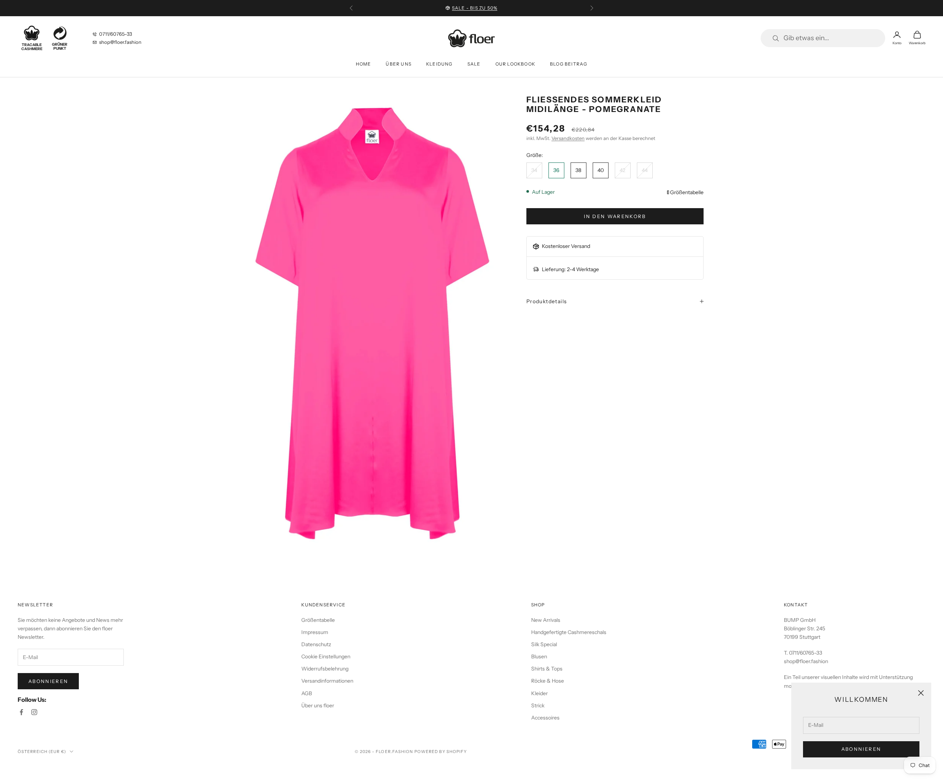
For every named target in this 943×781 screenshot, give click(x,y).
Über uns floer (317, 705)
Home (363, 64)
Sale (474, 64)
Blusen (539, 656)
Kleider (539, 693)
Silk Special (544, 644)
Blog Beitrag (568, 64)
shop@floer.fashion (120, 42)
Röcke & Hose (547, 680)
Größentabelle (687, 192)
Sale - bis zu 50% (474, 8)
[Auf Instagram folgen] (34, 712)
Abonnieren (861, 749)
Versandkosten (568, 138)
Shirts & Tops (546, 668)
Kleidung (439, 64)
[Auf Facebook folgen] (21, 712)
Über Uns (398, 64)
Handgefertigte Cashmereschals (568, 632)
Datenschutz (316, 644)
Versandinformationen (327, 680)
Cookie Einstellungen (325, 656)
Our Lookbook (515, 64)
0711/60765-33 (115, 34)
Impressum (314, 632)
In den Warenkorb (615, 216)
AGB (306, 693)
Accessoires (545, 717)
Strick (537, 705)
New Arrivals (545, 620)
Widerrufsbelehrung (324, 668)
